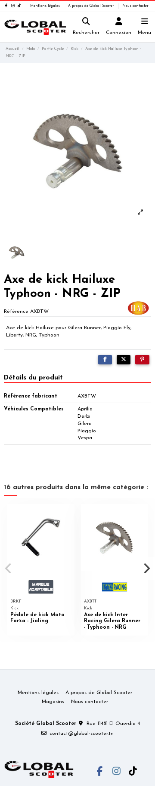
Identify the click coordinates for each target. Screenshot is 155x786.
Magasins (53, 701)
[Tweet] (123, 359)
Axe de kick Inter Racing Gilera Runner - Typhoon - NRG (112, 621)
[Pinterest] (142, 359)
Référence (16, 311)
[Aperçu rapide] (68, 516)
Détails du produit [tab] (33, 377)
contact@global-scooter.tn (82, 733)
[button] (8, 568)
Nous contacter (135, 6)
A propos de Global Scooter (91, 6)
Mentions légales (45, 6)
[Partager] (105, 359)
